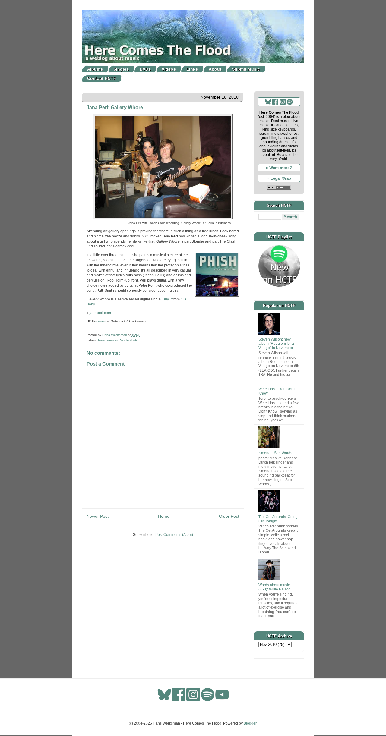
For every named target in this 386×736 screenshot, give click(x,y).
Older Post (229, 516)
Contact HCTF (101, 78)
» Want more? (279, 167)
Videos (169, 69)
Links (192, 69)
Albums (95, 69)
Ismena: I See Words (275, 453)
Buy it (167, 299)
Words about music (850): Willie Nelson (274, 587)
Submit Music (246, 69)
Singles (121, 69)
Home (163, 516)
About (215, 69)
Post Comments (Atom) (174, 535)
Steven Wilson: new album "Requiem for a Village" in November (276, 343)
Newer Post (98, 516)
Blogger (250, 723)
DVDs (145, 69)
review (101, 321)
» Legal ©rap (279, 178)
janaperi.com (100, 313)
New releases (108, 340)
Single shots (129, 340)
